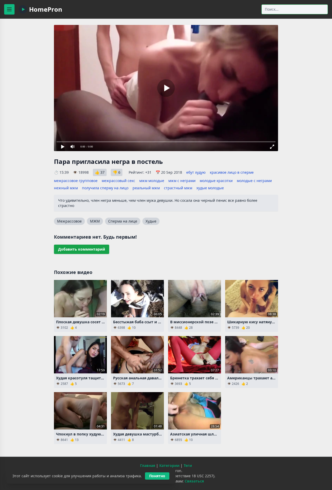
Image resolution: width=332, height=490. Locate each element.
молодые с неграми (254, 180)
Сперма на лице (122, 221)
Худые (151, 221)
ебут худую (196, 172)
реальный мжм (146, 187)
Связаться (194, 481)
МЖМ (95, 221)
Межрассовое (69, 221)
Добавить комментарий (81, 249)
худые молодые (210, 187)
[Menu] (9, 9)
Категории (169, 465)
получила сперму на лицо (105, 187)
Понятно (157, 475)
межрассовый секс (118, 180)
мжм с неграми (182, 180)
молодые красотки (216, 180)
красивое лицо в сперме (232, 172)
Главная (147, 465)
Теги (188, 465)
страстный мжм (178, 187)
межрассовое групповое (76, 180)
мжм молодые (151, 180)
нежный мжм (66, 187)
